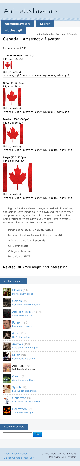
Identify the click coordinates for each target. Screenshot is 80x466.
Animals (25, 345)
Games (26, 302)
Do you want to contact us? (19, 457)
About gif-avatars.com (16, 453)
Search (45, 23)
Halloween (22, 410)
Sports (24, 388)
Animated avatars (17, 23)
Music (23, 356)
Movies (22, 291)
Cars (23, 378)
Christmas (26, 399)
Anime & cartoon (27, 313)
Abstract (61, 34)
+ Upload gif (13, 30)
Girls (21, 334)
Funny (22, 324)
